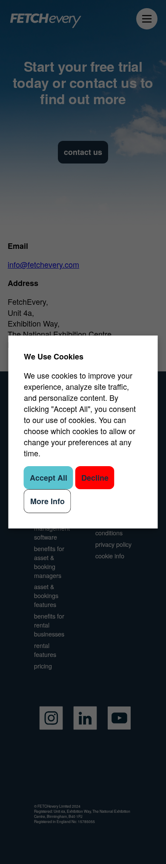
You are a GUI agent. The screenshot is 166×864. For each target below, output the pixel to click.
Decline (95, 477)
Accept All (48, 477)
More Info (47, 501)
